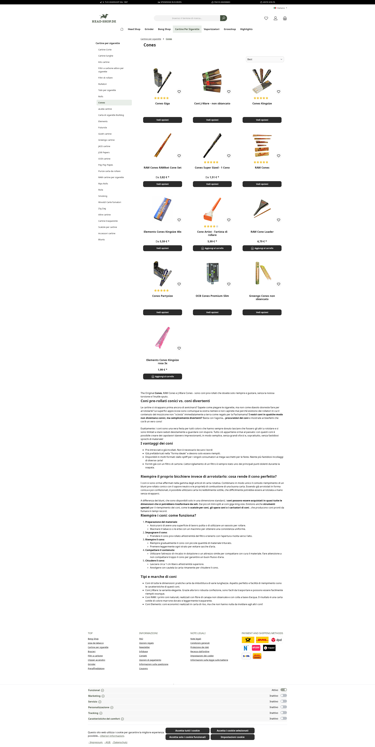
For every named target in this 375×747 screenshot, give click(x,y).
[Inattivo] (284, 695)
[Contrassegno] (257, 656)
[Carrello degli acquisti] (284, 18)
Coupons (143, 668)
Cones (101, 102)
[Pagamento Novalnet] (245, 648)
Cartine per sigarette (108, 43)
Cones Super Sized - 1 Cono (212, 167)
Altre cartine (104, 214)
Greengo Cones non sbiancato (262, 297)
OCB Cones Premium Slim (212, 296)
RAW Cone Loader (262, 231)
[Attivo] (284, 689)
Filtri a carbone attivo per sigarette (111, 70)
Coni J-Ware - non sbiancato (212, 103)
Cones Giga (162, 103)
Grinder (92, 664)
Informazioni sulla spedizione (153, 664)
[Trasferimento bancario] (246, 656)
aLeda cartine (105, 108)
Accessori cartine (106, 233)
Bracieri (92, 651)
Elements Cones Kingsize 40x (162, 231)
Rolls (100, 96)
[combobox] (187, 18)
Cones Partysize (162, 296)
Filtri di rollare (105, 77)
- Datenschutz (119, 742)
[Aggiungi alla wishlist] (179, 91)
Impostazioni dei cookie (202, 655)
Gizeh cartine (104, 133)
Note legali (195, 638)
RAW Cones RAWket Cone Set (162, 167)
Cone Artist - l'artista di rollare (212, 233)
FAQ (141, 638)
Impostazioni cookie (232, 737)
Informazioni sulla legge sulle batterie (209, 660)
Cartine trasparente (108, 220)
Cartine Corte (104, 49)
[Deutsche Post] (248, 640)
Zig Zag (102, 208)
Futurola (102, 127)
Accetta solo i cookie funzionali (187, 737)
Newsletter (144, 647)
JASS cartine (104, 146)
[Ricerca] (223, 18)
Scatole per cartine (107, 227)
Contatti (143, 655)
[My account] (275, 18)
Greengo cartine (106, 139)
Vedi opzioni (162, 119)
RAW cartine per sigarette (111, 177)
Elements (103, 121)
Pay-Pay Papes (105, 164)
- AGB (107, 742)
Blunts (101, 239)
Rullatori (102, 83)
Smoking (102, 195)
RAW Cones (262, 167)
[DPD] (276, 640)
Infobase (143, 651)
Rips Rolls (103, 183)
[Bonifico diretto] (256, 648)
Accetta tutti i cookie (187, 730)
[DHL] (262, 640)
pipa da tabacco (96, 643)
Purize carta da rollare (109, 171)
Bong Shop (93, 638)
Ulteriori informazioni (112, 735)
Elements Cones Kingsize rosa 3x (162, 361)
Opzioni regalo (146, 643)
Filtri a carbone (95, 655)
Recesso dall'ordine (199, 651)
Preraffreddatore (96, 668)
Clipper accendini (96, 660)
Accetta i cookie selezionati (232, 730)
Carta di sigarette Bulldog (111, 114)
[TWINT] (269, 648)
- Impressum (95, 742)
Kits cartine (103, 61)
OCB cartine (104, 158)
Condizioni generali (200, 643)
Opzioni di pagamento (150, 660)
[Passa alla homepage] (104, 18)
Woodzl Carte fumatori (109, 202)
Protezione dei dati (199, 647)
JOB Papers (104, 152)
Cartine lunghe (105, 55)
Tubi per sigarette (107, 90)
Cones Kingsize (262, 103)
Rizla (100, 189)
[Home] (123, 29)
